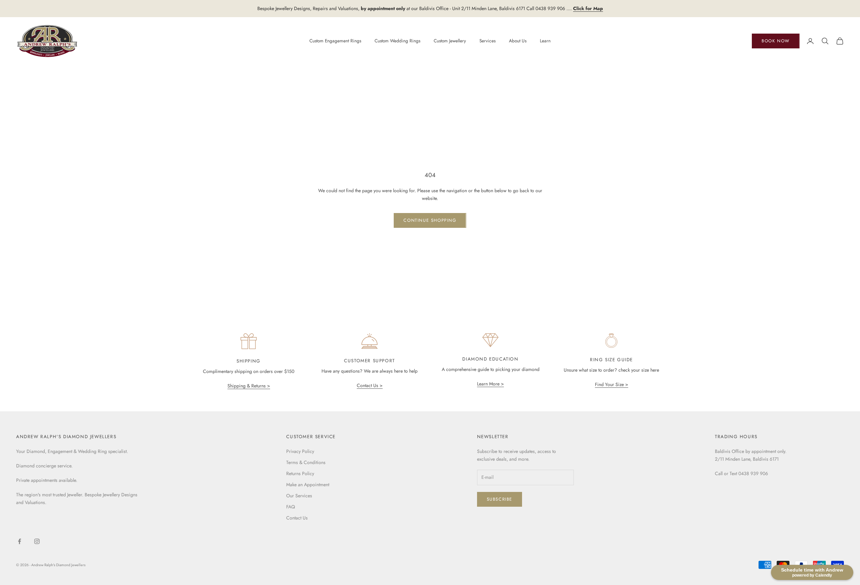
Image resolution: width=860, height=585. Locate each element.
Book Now (776, 41)
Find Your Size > (611, 384)
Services (487, 40)
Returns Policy (300, 473)
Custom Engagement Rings (335, 40)
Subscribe (499, 499)
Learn (545, 40)
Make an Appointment (307, 484)
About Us (517, 40)
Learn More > (490, 383)
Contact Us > (370, 385)
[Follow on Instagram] (37, 541)
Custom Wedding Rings (397, 40)
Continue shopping (429, 220)
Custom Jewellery (450, 40)
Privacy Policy (300, 451)
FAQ (290, 506)
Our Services (299, 495)
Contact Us (297, 517)
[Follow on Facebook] (19, 541)
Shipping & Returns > (248, 385)
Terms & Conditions (306, 462)
